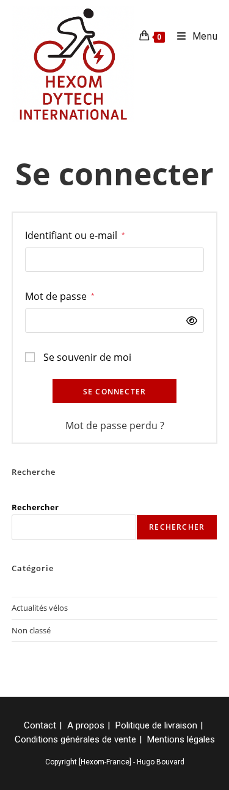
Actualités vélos (40, 607)
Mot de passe (60, 296)
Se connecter (114, 391)
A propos (85, 725)
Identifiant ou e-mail (75, 235)
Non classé (31, 630)
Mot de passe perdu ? (114, 425)
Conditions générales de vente (75, 739)
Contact (40, 725)
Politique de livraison (156, 725)
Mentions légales (181, 739)
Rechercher (35, 507)
